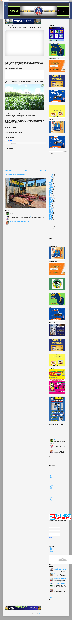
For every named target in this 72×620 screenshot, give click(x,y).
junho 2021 (50, 216)
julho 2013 (50, 230)
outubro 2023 (51, 188)
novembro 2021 (51, 211)
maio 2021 (50, 217)
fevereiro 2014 (51, 223)
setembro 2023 (51, 189)
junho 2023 (50, 192)
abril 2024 (50, 182)
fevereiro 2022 (51, 208)
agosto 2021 (51, 214)
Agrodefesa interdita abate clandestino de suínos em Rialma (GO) (16, 174)
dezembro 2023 (51, 186)
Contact (51, 458)
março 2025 (50, 171)
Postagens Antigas (52, 241)
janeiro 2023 (51, 197)
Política (51, 240)
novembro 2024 (51, 175)
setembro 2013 (51, 228)
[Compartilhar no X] (13, 143)
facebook (51, 462)
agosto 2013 (51, 229)
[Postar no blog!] (12, 143)
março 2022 (50, 207)
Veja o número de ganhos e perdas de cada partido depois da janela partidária (20, 216)
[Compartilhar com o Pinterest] (15, 143)
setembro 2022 (51, 201)
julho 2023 (50, 191)
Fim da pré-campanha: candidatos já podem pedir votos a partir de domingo (60, 578)
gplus (50, 498)
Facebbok (51, 596)
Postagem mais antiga (43, 170)
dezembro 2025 (51, 162)
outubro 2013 (51, 227)
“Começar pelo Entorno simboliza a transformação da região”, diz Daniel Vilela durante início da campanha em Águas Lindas (60, 569)
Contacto (51, 477)
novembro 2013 (51, 226)
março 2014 (50, 222)
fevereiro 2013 (51, 235)
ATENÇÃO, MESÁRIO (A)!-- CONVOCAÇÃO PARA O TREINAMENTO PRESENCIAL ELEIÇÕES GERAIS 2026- (60, 584)
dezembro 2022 (51, 198)
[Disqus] (25, 239)
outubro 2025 (51, 164)
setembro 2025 (51, 165)
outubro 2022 (51, 200)
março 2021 (50, 219)
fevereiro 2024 (51, 184)
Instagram (51, 597)
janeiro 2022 (51, 209)
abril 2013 (50, 233)
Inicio (50, 475)
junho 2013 (50, 231)
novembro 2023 (51, 187)
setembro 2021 (51, 213)
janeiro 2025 (51, 173)
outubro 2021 (51, 212)
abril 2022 (50, 206)
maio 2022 (50, 205)
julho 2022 (50, 203)
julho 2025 (50, 167)
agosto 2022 (51, 202)
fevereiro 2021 (51, 220)
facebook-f (51, 485)
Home (50, 457)
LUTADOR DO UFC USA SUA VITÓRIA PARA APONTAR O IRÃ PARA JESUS (20, 221)
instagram (51, 463)
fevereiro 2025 (51, 172)
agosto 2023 (51, 190)
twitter (51, 486)
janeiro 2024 (51, 185)
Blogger (40, 613)
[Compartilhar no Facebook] (14, 143)
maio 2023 (50, 193)
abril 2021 (50, 218)
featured (51, 239)
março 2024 (50, 183)
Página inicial (26, 170)
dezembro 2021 (51, 210)
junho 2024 (50, 180)
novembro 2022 (51, 199)
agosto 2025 (51, 166)
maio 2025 (50, 169)
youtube (51, 487)
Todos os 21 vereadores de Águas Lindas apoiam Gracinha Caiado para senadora (59, 589)
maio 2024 (50, 181)
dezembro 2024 (51, 174)
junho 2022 (50, 204)
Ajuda (50, 476)
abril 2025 (50, 170)
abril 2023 (50, 194)
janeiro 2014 (51, 224)
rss (50, 547)
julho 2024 (50, 179)
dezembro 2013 (51, 225)
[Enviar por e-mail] (11, 143)
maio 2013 (50, 232)
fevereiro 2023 (51, 196)
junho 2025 (50, 168)
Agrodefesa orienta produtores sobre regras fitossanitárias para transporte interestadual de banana (60, 440)
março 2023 (50, 195)
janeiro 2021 (51, 221)
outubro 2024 (51, 176)
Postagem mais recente (8, 170)
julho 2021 (50, 215)
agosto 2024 (51, 178)
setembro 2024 (51, 177)
